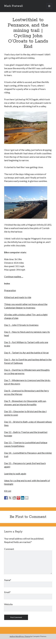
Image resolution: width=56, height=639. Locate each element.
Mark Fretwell (13, 6)
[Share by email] (26, 498)
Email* (7, 592)
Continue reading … (13, 276)
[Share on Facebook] (6, 498)
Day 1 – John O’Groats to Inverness (21, 325)
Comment (9, 549)
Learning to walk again (15, 473)
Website (8, 604)
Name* (7, 580)
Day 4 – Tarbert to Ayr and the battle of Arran (26, 352)
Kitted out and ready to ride (17, 297)
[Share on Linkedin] (22, 498)
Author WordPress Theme (20, 636)
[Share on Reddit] (14, 498)
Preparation (10, 290)
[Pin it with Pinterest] (18, 498)
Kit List (7, 490)
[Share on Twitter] (10, 498)
